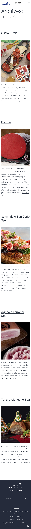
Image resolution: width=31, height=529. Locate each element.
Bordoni (6, 122)
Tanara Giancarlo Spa (15, 399)
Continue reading (8, 291)
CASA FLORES (10, 33)
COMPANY (7, 498)
